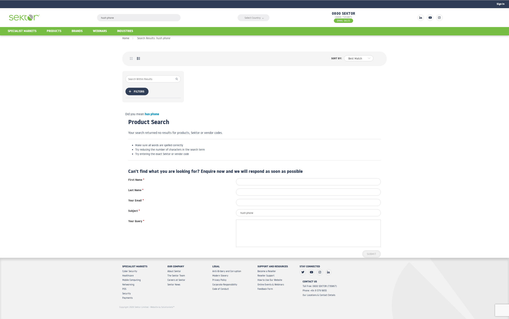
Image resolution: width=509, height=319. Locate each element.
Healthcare (128, 275)
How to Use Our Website (269, 279)
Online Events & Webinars (270, 284)
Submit (371, 254)
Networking (128, 284)
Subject (134, 211)
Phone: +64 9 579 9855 (315, 290)
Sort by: (336, 58)
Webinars (100, 31)
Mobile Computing (131, 279)
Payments (127, 297)
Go (177, 78)
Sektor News (173, 284)
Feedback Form (265, 288)
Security (126, 293)
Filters (139, 91)
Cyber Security (129, 271)
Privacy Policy (219, 279)
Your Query (136, 222)
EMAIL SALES (343, 20)
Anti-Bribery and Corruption (226, 271)
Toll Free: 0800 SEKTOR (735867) (320, 286)
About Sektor (174, 271)
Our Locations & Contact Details (319, 295)
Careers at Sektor (176, 279)
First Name (136, 180)
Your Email (136, 201)
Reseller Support (265, 275)
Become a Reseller (266, 271)
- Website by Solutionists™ (162, 307)
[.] (421, 18)
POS (124, 288)
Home (125, 38)
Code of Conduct (220, 288)
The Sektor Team (176, 275)
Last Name (135, 191)
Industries (125, 31)
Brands (77, 31)
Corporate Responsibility (224, 284)
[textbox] (139, 17)
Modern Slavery (220, 275)
